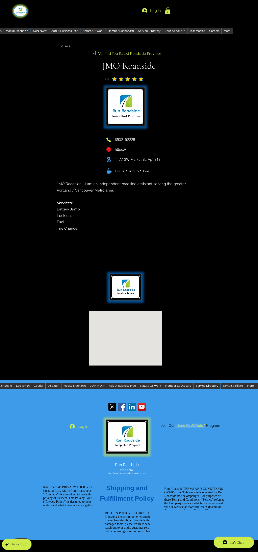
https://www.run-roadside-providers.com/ (126, 473)
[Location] (108, 159)
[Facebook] (122, 407)
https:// (120, 149)
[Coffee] (109, 171)
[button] (168, 10)
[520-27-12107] (108, 140)
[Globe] (108, 149)
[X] (112, 407)
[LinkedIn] (132, 407)
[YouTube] (142, 407)
